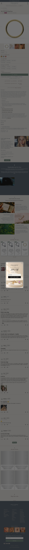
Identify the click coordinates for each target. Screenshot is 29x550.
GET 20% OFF (14, 277)
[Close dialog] (22, 263)
